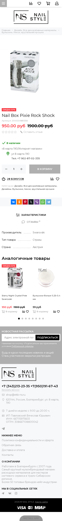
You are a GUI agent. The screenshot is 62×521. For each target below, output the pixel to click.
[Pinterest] (25, 202)
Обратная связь (11, 445)
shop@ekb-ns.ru (15, 394)
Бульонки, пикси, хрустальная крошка (33, 189)
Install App (31, 518)
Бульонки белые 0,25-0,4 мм (46, 297)
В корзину (44, 169)
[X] (31, 202)
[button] (19, 318)
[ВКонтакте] (13, 202)
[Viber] (36, 202)
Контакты (7, 454)
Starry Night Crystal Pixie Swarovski (14, 297)
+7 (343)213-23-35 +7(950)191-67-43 (30, 386)
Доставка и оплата (13, 450)
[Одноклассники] (19, 202)
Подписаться (47, 337)
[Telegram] (48, 202)
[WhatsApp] (42, 202)
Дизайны (6, 189)
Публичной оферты (22, 346)
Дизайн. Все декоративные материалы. (35, 186)
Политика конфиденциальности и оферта (28, 440)
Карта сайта (41, 501)
